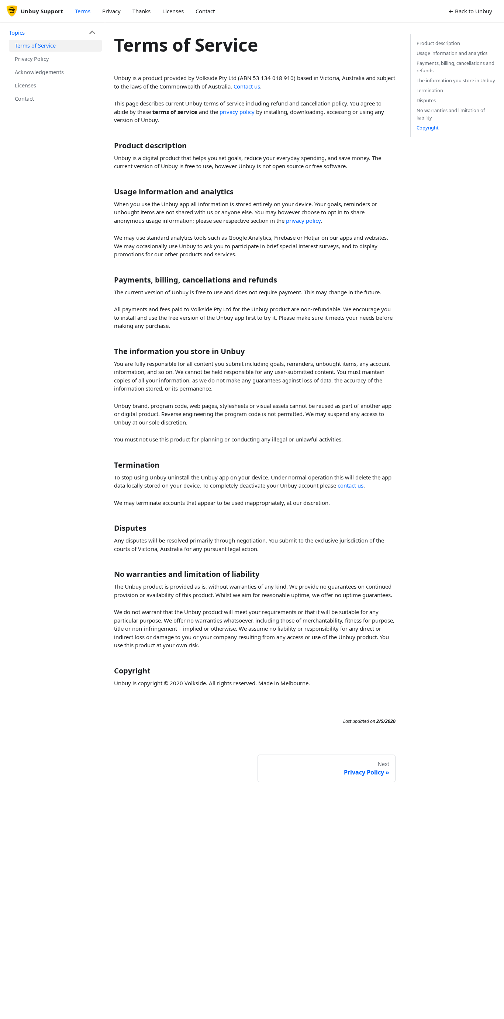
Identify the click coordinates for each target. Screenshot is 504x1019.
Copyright (428, 127)
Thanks (141, 11)
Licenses (173, 11)
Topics (17, 32)
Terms (82, 11)
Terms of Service (35, 45)
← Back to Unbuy (470, 11)
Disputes (426, 100)
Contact (205, 11)
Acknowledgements (39, 72)
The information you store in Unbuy (456, 80)
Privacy (111, 11)
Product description (438, 43)
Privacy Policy (32, 58)
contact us (350, 485)
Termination (430, 90)
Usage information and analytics (452, 53)
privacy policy (237, 111)
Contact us (247, 86)
